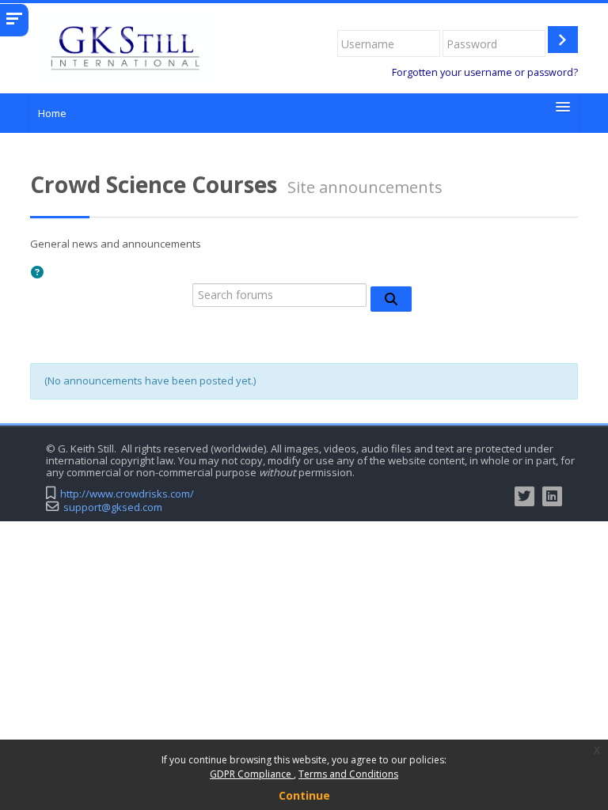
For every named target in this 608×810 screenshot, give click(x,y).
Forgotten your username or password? (485, 72)
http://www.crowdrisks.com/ (127, 494)
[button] (39, 273)
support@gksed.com (112, 507)
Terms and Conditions (348, 774)
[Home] (124, 47)
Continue (304, 795)
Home (52, 113)
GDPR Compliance (252, 774)
